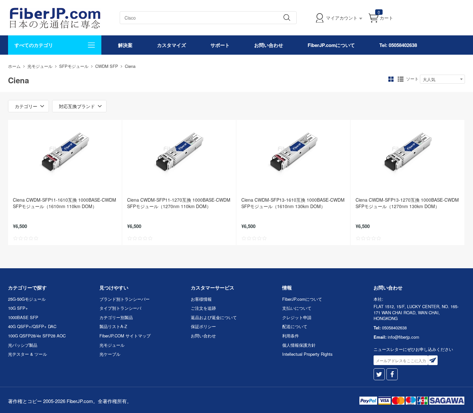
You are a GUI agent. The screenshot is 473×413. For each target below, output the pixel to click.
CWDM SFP (106, 66)
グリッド (391, 79)
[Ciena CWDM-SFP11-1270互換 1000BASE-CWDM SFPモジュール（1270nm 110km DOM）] (179, 152)
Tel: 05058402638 (398, 45)
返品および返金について (214, 317)
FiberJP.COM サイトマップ (125, 336)
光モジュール (39, 66)
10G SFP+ (18, 308)
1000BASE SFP (23, 317)
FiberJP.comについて (331, 45)
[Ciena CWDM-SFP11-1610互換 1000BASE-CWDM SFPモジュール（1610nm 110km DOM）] (65, 152)
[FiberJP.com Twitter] (379, 374)
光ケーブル (109, 354)
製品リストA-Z (113, 326)
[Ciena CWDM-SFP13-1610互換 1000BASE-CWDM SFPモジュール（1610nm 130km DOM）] (293, 152)
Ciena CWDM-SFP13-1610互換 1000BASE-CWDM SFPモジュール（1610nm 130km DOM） (293, 203)
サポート (220, 45)
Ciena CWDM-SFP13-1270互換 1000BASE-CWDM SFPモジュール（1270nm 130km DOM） (407, 203)
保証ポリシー (203, 326)
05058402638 (394, 328)
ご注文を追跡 (203, 308)
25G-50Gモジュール (27, 299)
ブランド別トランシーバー (124, 299)
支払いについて (296, 308)
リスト (400, 79)
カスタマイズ (171, 45)
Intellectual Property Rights (307, 354)
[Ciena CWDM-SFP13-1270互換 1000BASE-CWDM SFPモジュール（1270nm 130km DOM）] (407, 152)
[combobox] (442, 79)
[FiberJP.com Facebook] (392, 374)
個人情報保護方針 (299, 345)
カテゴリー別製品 (116, 317)
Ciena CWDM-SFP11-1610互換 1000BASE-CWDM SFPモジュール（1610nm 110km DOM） (64, 203)
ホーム (14, 66)
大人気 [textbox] (429, 79)
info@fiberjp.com (403, 337)
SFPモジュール (73, 66)
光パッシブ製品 (22, 345)
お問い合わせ (268, 45)
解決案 (125, 45)
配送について (294, 326)
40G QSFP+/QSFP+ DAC (32, 326)
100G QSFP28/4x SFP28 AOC (37, 336)
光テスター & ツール (27, 354)
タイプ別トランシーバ (120, 308)
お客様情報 (201, 299)
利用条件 (290, 336)
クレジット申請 (296, 317)
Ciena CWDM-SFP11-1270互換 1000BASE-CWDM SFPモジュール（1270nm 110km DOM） (178, 203)
